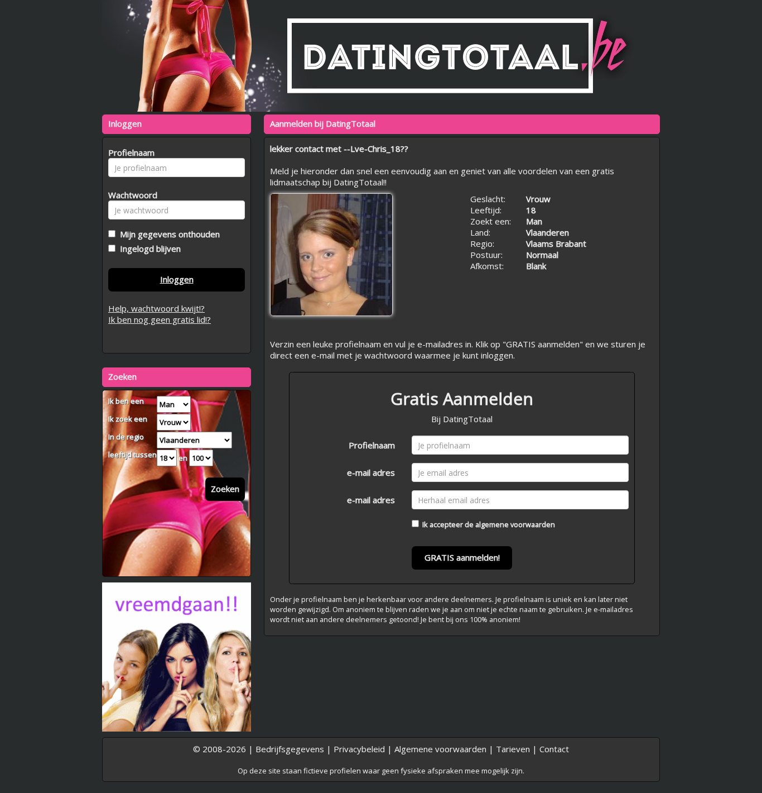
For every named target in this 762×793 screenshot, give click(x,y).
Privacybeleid (359, 748)
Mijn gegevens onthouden (167, 234)
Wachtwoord (129, 194)
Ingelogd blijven (148, 248)
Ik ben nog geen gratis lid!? (159, 319)
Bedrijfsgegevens (289, 748)
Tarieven (513, 748)
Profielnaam (372, 445)
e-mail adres (371, 472)
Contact (554, 748)
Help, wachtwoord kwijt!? (156, 308)
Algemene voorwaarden (440, 748)
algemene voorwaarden (515, 524)
